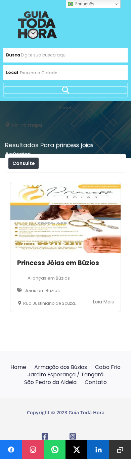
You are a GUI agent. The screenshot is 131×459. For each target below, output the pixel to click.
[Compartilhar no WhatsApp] (55, 449)
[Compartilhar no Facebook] (11, 449)
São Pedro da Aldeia (50, 382)
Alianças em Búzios (49, 278)
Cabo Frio (108, 367)
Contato (96, 382)
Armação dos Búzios (60, 367)
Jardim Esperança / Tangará (65, 374)
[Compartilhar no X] (76, 449)
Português (83, 3)
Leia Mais (103, 301)
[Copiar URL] (120, 449)
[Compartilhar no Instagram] (33, 449)
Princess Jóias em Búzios (58, 262)
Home (18, 367)
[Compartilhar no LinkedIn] (98, 449)
